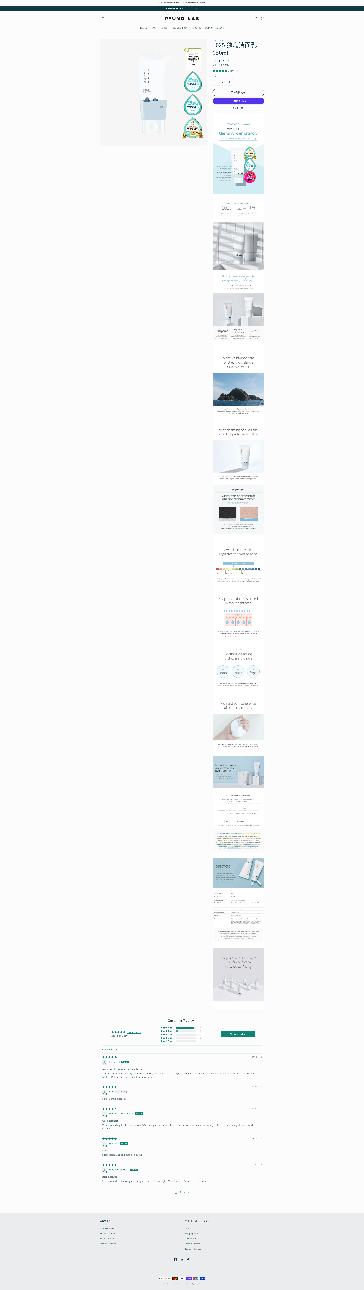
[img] (109, 1057)
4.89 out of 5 (134, 1032)
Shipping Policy (192, 1233)
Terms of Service (108, 1244)
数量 (215, 76)
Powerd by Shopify (193, 1284)
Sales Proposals (192, 1244)
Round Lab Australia (178, 1284)
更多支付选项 (238, 108)
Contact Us (190, 1228)
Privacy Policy (107, 1238)
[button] (103, 18)
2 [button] (180, 1192)
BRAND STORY (108, 1228)
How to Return (192, 1238)
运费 (226, 65)
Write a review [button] (238, 1034)
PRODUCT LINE (108, 1233)
